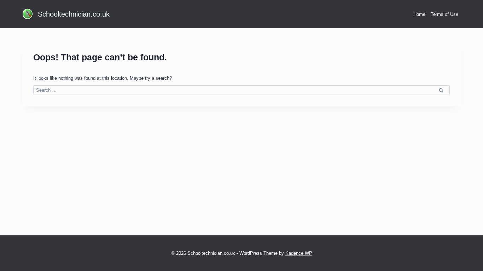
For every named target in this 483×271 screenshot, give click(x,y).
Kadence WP (298, 253)
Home (419, 14)
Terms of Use (444, 14)
